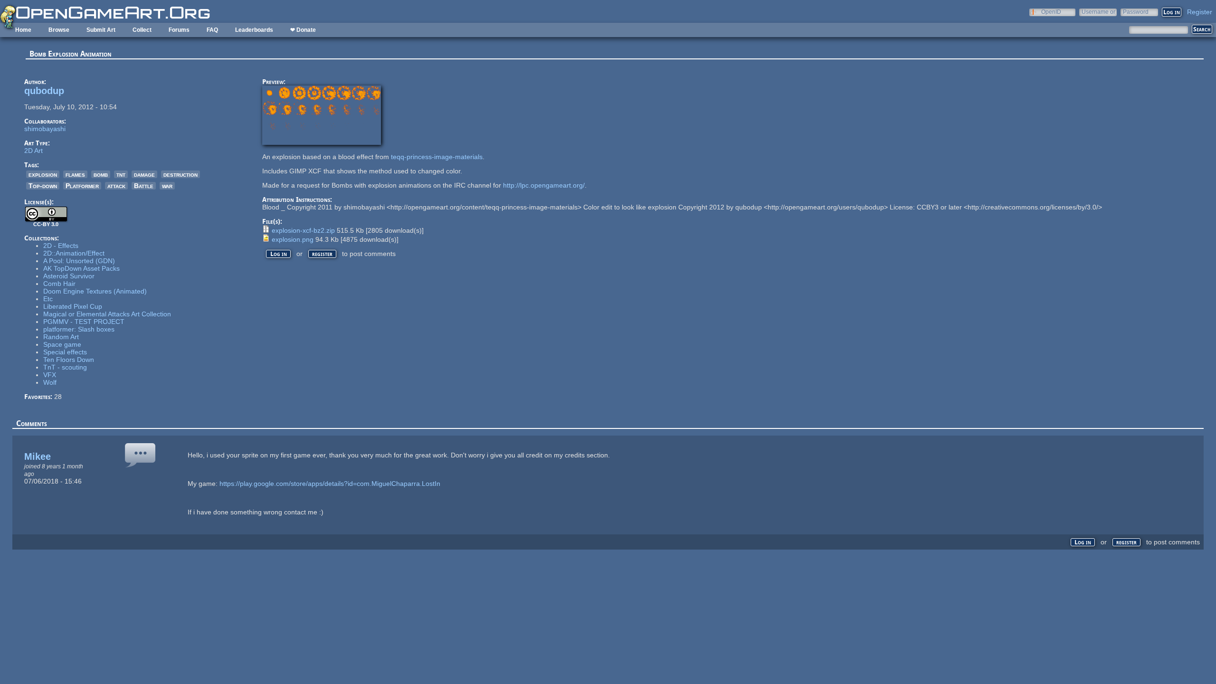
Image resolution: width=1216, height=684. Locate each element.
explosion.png (293, 239)
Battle (143, 186)
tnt (120, 174)
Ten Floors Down (68, 359)
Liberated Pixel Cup (72, 306)
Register (1199, 12)
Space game (62, 344)
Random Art (61, 337)
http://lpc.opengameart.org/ (544, 185)
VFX (49, 375)
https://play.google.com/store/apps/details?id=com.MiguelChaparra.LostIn (329, 483)
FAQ (212, 30)
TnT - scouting (65, 367)
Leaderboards (254, 30)
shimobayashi (45, 129)
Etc (48, 299)
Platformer (82, 186)
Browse (58, 30)
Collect (142, 30)
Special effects (65, 352)
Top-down (42, 186)
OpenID (1051, 12)
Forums (179, 30)
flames (75, 174)
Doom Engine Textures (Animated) (95, 291)
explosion (42, 174)
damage (144, 174)
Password (1136, 12)
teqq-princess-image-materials (437, 157)
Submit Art (100, 30)
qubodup (44, 91)
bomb (101, 174)
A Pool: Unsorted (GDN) (79, 261)
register (322, 253)
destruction (180, 174)
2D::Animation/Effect (73, 253)
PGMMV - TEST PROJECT (83, 321)
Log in (278, 253)
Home (23, 30)
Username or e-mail (1098, 12)
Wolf (50, 382)
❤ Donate (303, 30)
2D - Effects (60, 245)
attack (116, 186)
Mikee (37, 456)
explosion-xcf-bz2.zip (303, 230)
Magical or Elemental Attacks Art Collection (107, 314)
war (167, 186)
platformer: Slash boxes (78, 329)
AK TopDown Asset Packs (81, 268)
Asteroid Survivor (69, 276)
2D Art (33, 150)
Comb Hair (59, 283)
